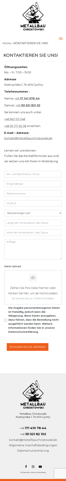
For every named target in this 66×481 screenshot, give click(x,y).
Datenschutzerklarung (33, 450)
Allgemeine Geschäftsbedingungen (33, 445)
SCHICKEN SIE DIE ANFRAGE (27, 346)
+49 (27, 98)
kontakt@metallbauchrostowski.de (28, 138)
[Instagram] (32, 466)
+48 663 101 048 (14, 119)
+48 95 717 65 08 (15, 126)
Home (7, 43)
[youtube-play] (39, 466)
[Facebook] (25, 466)
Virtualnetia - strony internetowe (33, 472)
